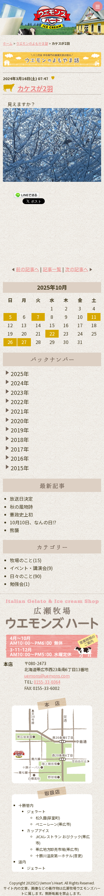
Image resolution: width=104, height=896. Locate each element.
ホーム (7, 43)
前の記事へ (27, 269)
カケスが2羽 (35, 88)
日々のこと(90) (26, 576)
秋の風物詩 (21, 506)
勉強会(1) (20, 583)
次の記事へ (76, 269)
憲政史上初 (21, 514)
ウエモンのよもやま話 (32, 43)
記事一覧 (52, 269)
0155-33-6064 (47, 682)
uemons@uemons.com (47, 676)
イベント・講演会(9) (31, 567)
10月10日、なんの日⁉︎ (33, 522)
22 (52, 333)
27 (24, 341)
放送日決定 (21, 498)
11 (93, 316)
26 (10, 341)
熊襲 (14, 530)
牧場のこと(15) (26, 560)
